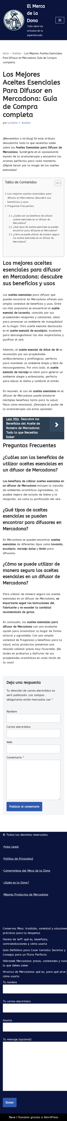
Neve (12, 1117)
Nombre (12, 711)
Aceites (16, 53)
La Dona (12, 122)
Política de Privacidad (18, 858)
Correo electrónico (19, 727)
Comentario (15, 757)
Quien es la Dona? (17, 882)
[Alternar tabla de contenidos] (56, 183)
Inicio (6, 53)
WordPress (51, 1117)
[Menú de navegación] (59, 20)
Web (9, 742)
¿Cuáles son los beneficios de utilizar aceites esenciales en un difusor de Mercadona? (32, 219)
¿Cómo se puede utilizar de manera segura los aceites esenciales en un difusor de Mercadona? (36, 238)
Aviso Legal (11, 846)
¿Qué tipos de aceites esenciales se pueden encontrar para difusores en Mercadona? (36, 229)
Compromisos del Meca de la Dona (27, 870)
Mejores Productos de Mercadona (26, 894)
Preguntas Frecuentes (20, 206)
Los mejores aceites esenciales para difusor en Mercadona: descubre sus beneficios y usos (29, 197)
